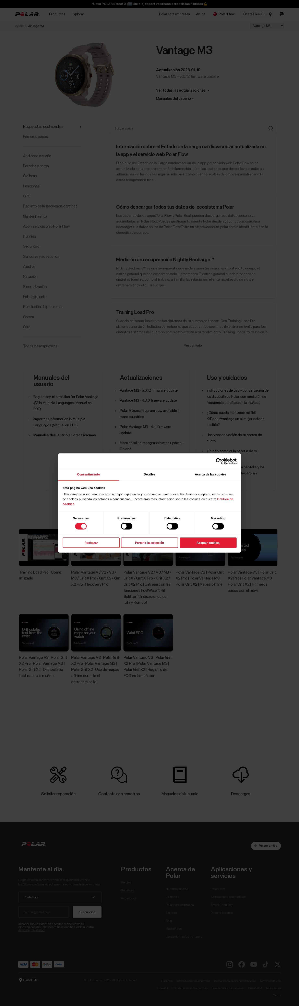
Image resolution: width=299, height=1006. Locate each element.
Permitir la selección (149, 542)
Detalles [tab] (149, 474)
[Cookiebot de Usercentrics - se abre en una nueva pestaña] (219, 461)
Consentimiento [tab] (88, 474)
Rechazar (91, 542)
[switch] (126, 526)
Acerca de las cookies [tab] (210, 474)
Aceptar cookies (207, 542)
